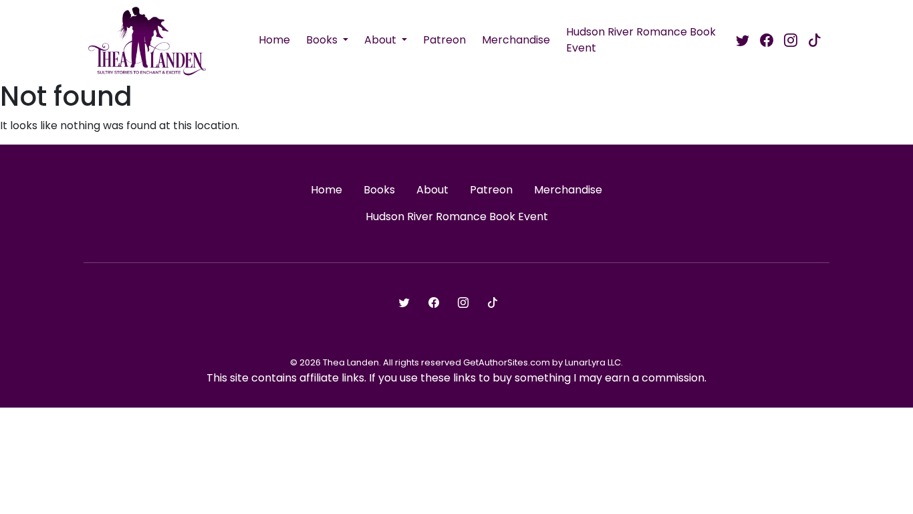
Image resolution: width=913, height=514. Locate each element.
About (381, 40)
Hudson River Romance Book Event (641, 40)
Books (323, 40)
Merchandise (516, 40)
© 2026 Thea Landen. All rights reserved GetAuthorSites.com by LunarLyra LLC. (456, 362)
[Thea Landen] (147, 40)
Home (274, 40)
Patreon (444, 40)
